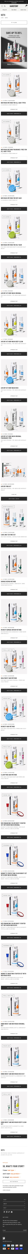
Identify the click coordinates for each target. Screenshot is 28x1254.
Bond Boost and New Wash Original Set (13, 1025)
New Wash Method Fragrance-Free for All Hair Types (14, 150)
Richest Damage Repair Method (11, 630)
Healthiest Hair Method (9, 678)
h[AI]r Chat (23, 9)
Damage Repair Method (8, 581)
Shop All (5, 9)
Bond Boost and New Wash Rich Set (12, 1074)
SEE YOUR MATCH (14, 1181)
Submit (25, 1230)
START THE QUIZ (6, 1189)
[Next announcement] (26, 2)
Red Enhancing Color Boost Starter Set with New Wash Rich (13, 924)
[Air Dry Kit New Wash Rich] (14, 372)
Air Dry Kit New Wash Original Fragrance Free (11, 437)
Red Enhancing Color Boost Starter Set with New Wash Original (13, 824)
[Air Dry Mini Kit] (14, 469)
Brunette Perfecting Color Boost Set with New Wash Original (14, 874)
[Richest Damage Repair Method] (14, 612)
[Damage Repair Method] (14, 564)
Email (4, 1230)
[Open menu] (2, 6)
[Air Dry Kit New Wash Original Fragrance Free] (14, 419)
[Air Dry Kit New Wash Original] (14, 276)
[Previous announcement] (1, 2)
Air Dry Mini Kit (6, 486)
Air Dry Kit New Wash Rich (9, 388)
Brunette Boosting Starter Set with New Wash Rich (13, 974)
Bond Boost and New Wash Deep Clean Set (13, 1123)
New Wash (14, 9)
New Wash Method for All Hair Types (13, 103)
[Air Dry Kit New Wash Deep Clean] (14, 324)
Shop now (14, 2)
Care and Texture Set (8, 535)
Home (2, 17)
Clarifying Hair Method (9, 775)
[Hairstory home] (14, 6)
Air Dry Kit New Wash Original (11, 293)
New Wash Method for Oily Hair (11, 245)
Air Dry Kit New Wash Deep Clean (12, 341)
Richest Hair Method (8, 726)
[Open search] (5, 6)
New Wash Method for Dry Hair (11, 198)
